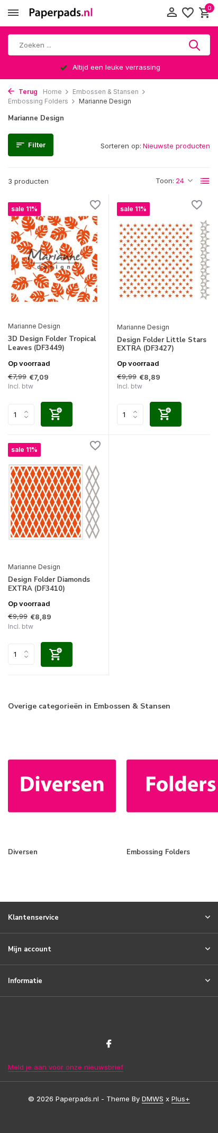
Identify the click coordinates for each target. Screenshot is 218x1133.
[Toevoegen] (56, 414)
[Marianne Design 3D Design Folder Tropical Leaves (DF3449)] (54, 259)
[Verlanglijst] (188, 13)
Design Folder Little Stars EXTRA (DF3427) (161, 345)
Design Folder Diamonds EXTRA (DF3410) (49, 584)
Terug (27, 92)
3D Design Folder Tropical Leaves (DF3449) (52, 344)
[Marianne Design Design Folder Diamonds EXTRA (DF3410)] (54, 499)
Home (52, 92)
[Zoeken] (195, 45)
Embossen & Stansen (105, 92)
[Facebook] (109, 1044)
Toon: (165, 180)
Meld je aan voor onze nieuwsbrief (65, 1067)
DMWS (153, 1098)
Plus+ (180, 1098)
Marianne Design (34, 326)
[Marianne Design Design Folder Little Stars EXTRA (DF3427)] (163, 259)
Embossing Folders (38, 101)
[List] (205, 181)
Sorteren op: (121, 145)
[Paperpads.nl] (61, 13)
